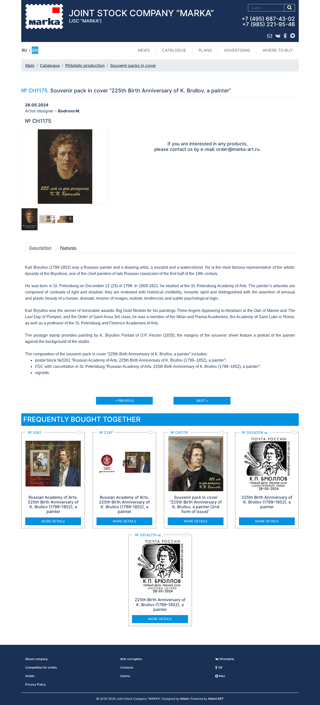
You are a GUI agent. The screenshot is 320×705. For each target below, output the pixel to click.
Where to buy (277, 50)
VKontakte (226, 659)
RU (24, 50)
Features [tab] (68, 247)
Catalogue (174, 50)
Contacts (126, 667)
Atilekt (184, 699)
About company (36, 659)
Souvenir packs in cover (133, 65)
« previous (124, 401)
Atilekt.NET (216, 699)
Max (221, 676)
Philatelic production (85, 65)
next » (202, 401)
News (144, 50)
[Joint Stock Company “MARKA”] (44, 16)
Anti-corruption (131, 659)
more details (53, 521)
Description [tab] (40, 247)
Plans (205, 50)
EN (35, 50)
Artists (29, 676)
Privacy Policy (35, 684)
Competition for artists (41, 667)
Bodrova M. (69, 110)
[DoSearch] (289, 7)
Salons (125, 676)
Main (29, 65)
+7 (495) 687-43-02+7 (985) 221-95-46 (268, 21)
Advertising (237, 50)
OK (220, 667)
